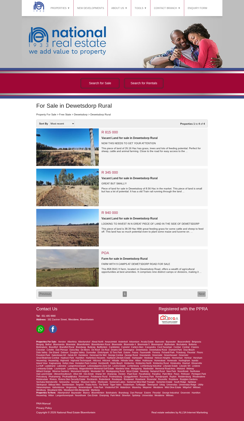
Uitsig (162, 384)
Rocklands (92, 379)
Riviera (53, 379)
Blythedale (170, 344)
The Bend (103, 384)
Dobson (64, 352)
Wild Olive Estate (173, 387)
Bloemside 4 (130, 344)
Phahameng (55, 376)
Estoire (127, 352)
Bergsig (40, 344)
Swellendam (68, 384)
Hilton (138, 360)
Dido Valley (41, 352)
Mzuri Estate (132, 371)
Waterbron (125, 387)
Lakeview (61, 366)
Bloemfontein (83, 344)
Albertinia (72, 342)
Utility (200, 384)
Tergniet (80, 384)
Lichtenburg (133, 366)
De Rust (105, 350)
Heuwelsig (41, 360)
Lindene (196, 366)
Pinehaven (84, 376)
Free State (65, 114)
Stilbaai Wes (54, 384)
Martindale (148, 368)
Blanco (86, 392)
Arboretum (134, 342)
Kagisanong (55, 363)
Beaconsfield (184, 342)
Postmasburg (115, 376)
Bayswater (171, 342)
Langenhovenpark (77, 366)
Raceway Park (147, 376)
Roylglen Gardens (189, 379)
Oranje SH (100, 374)
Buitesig (91, 347)
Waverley (136, 387)
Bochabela (181, 344)
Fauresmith (145, 352)
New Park (171, 371)
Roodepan (117, 379)
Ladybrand (50, 366)
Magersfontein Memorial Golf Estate (96, 368)
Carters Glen (137, 347)
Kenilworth (103, 363)
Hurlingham (184, 360)
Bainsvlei (159, 342)
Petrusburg (41, 376)
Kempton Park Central (86, 363)
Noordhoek (183, 371)
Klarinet (186, 363)
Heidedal (148, 358)
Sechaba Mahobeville (47, 382)
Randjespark (161, 376)
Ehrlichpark (103, 352)
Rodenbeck (104, 379)
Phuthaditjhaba (69, 376)
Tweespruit (152, 384)
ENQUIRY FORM (197, 8)
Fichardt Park (168, 352)
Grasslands (145, 355)
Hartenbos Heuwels (95, 358)
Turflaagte (141, 384)
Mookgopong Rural (115, 371)
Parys (176, 374)
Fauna (135, 352)
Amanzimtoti (111, 342)
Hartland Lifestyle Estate (118, 358)
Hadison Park (67, 358)
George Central (115, 355)
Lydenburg (72, 368)
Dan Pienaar (62, 350)
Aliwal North (97, 342)
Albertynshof (84, 342)
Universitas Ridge (187, 384)
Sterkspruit (41, 384)
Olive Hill (77, 374)
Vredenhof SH (112, 387)
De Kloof (95, 350)
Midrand (181, 368)
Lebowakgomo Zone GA (99, 366)
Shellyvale (103, 382)
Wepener (147, 387)
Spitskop (192, 382)
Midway (190, 368)
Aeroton (62, 342)
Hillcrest (97, 360)
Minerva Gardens (60, 371)
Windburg (41, 390)
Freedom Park (43, 355)
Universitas (171, 384)
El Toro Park (116, 352)
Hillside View (127, 360)
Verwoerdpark (85, 387)
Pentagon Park (198, 374)
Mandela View (123, 368)
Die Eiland (54, 352)
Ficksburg (181, 352)
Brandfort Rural (66, 347)
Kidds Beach (116, 363)
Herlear (188, 358)
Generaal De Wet (98, 355)
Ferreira (156, 352)
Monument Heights (80, 371)
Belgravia (196, 342)
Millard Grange (43, 371)
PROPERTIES (58, 8)
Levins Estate (119, 366)
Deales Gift (116, 350)
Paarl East (132, 374)
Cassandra (150, 347)
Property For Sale (46, 114)
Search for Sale (100, 83)
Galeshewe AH (59, 355)
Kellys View (68, 363)
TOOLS (139, 8)
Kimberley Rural (161, 363)
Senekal (75, 382)
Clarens (195, 347)
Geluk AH (72, 355)
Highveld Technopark (81, 360)
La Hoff (39, 366)
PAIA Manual (43, 403)
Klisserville (196, 363)
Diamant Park (175, 350)
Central (177, 347)
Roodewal (129, 379)
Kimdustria (175, 363)
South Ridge (180, 382)
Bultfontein (102, 347)
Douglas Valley (77, 352)
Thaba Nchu (91, 384)
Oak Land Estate (44, 374)
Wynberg (95, 390)
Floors (200, 352)
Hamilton (80, 358)
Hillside (115, 360)
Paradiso (156, 374)
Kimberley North (143, 363)
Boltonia (193, 344)
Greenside (157, 355)
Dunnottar (91, 352)
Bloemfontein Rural (100, 344)
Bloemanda (58, 344)
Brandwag (81, 347)
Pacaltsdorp (144, 374)
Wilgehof (187, 387)
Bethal (48, 344)
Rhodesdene (199, 376)
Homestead (159, 360)
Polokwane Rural (99, 376)
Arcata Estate (147, 342)
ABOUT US (117, 8)
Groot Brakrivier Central (47, 358)
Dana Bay (74, 350)
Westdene (158, 387)
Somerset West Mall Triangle (141, 382)
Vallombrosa (58, 387)
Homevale (172, 360)
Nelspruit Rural (157, 371)
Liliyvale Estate (170, 366)
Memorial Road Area (165, 368)
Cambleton (114, 347)
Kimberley (129, 363)
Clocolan (40, 350)
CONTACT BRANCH (165, 8)
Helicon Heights (162, 358)
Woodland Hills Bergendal (76, 390)
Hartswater (137, 358)
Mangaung (136, 368)
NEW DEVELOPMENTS (90, 8)
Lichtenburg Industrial (150, 366)
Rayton (173, 376)
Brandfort (53, 347)
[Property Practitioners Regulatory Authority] (170, 323)
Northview (195, 371)
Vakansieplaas (43, 387)
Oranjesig (112, 374)
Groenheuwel (170, 355)
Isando (195, 360)
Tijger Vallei (115, 384)
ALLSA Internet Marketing (193, 412)
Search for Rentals (144, 83)
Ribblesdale (42, 379)
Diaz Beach (189, 350)
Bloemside (117, 344)
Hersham (197, 358)
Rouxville (162, 379)
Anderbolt (123, 342)
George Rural (131, 355)
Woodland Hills (54, 390)
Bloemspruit (157, 344)
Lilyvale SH (184, 366)
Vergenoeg (71, 387)
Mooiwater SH (97, 371)
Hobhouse (147, 360)
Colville (50, 350)
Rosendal (151, 379)
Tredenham (128, 384)
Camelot (125, 347)
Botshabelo (41, 347)
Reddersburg (184, 376)
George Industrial (170, 392)
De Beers (85, 350)
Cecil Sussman (164, 347)
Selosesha (64, 382)
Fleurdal (191, 352)
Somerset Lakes (117, 382)
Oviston (122, 374)
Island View (42, 363)
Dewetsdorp (81, 114)
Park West (167, 374)
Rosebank (140, 379)
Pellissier (185, 374)
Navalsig (144, 371)
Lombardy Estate (44, 368)
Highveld (64, 360)
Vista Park (98, 387)
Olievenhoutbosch (63, 374)
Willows (196, 387)
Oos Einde (89, 374)
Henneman (177, 358)
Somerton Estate (164, 382)
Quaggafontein (131, 376)
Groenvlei (183, 355)
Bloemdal (70, 344)
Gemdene (83, 355)
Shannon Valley (88, 382)
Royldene (173, 379)
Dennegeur (128, 350)
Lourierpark (60, 368)
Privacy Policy (44, 408)
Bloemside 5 (144, 344)
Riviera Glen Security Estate (71, 379)
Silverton (126, 395)
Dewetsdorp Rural (100, 114)
